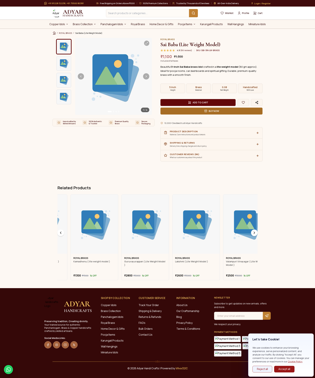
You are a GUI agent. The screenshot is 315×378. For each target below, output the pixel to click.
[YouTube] (65, 344)
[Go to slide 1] (110, 111)
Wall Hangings (109, 346)
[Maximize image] (146, 43)
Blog (179, 317)
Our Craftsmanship (187, 311)
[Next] (254, 232)
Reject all (262, 369)
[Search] (193, 13)
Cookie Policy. (295, 361)
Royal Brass (108, 323)
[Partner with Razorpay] (227, 353)
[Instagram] (56, 344)
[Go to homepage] (56, 13)
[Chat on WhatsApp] (8, 369)
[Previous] (60, 232)
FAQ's (142, 323)
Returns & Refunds (150, 317)
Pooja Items (108, 334)
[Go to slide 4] (118, 111)
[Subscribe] (267, 316)
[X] (74, 344)
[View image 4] (63, 97)
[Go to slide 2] (113, 111)
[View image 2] (63, 63)
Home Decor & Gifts (113, 329)
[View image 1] (64, 47)
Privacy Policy (184, 323)
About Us (182, 305)
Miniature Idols (109, 352)
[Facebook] (48, 344)
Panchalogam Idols (112, 317)
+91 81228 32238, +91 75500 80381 (66, 3)
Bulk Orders (146, 329)
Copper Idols (108, 305)
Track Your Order (149, 305)
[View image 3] (63, 80)
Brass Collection (111, 311)
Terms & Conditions (188, 329)
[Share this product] (256, 102)
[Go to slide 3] (116, 111)
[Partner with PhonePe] (227, 339)
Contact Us (145, 334)
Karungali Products (112, 340)
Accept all (284, 369)
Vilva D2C (182, 368)
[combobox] (152, 13)
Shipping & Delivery (150, 311)
